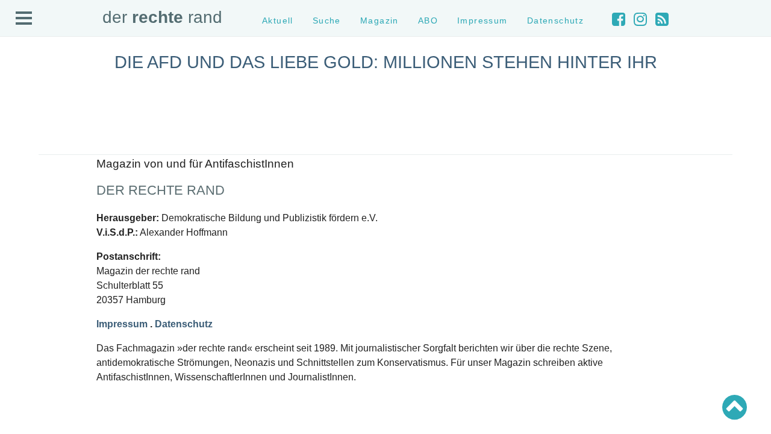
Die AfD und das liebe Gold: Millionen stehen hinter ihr (385, 62)
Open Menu (24, 19)
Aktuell (24, 98)
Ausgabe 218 (35, 374)
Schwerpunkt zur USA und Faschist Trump (86, 241)
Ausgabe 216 (35, 395)
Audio (22, 130)
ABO (428, 20)
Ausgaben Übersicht (47, 331)
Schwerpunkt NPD (44, 284)
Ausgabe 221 (35, 342)
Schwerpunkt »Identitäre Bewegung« (75, 252)
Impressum (31, 163)
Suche (23, 109)
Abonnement (34, 141)
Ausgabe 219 (35, 363)
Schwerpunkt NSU (44, 263)
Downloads (31, 152)
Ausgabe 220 (35, 352)
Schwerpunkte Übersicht (54, 220)
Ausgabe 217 (35, 384)
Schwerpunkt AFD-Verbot (55, 231)
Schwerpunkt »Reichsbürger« (63, 273)
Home (22, 87)
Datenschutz (34, 173)
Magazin (27, 119)
